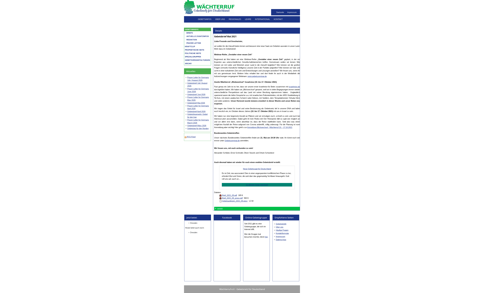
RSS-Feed (190, 137)
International (262, 19)
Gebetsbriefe (192, 29)
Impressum (292, 12)
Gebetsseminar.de (232, 141)
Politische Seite (193, 53)
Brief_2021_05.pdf (229, 195)
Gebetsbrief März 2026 (196, 126)
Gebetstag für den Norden (198, 128)
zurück (220, 208)
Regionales (235, 19)
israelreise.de (294, 87)
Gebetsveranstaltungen (197, 60)
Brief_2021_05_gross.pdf (232, 198)
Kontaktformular (282, 233)
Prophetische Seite (194, 50)
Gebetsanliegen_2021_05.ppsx (235, 201)
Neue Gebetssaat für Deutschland (257, 169)
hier (266, 237)
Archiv (188, 64)
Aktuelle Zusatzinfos (197, 36)
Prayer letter (193, 43)
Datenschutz (281, 240)
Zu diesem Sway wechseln (257, 185)
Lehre (248, 19)
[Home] (209, 13)
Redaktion (191, 40)
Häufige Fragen (282, 230)
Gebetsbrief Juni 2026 (196, 94)
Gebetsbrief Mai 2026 (196, 103)
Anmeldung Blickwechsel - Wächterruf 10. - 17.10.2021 (269, 127)
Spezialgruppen (193, 57)
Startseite (280, 12)
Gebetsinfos (204, 19)
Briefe (189, 33)
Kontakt (278, 19)
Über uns (220, 19)
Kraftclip (190, 46)
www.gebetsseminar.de (257, 76)
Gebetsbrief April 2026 (196, 111)
